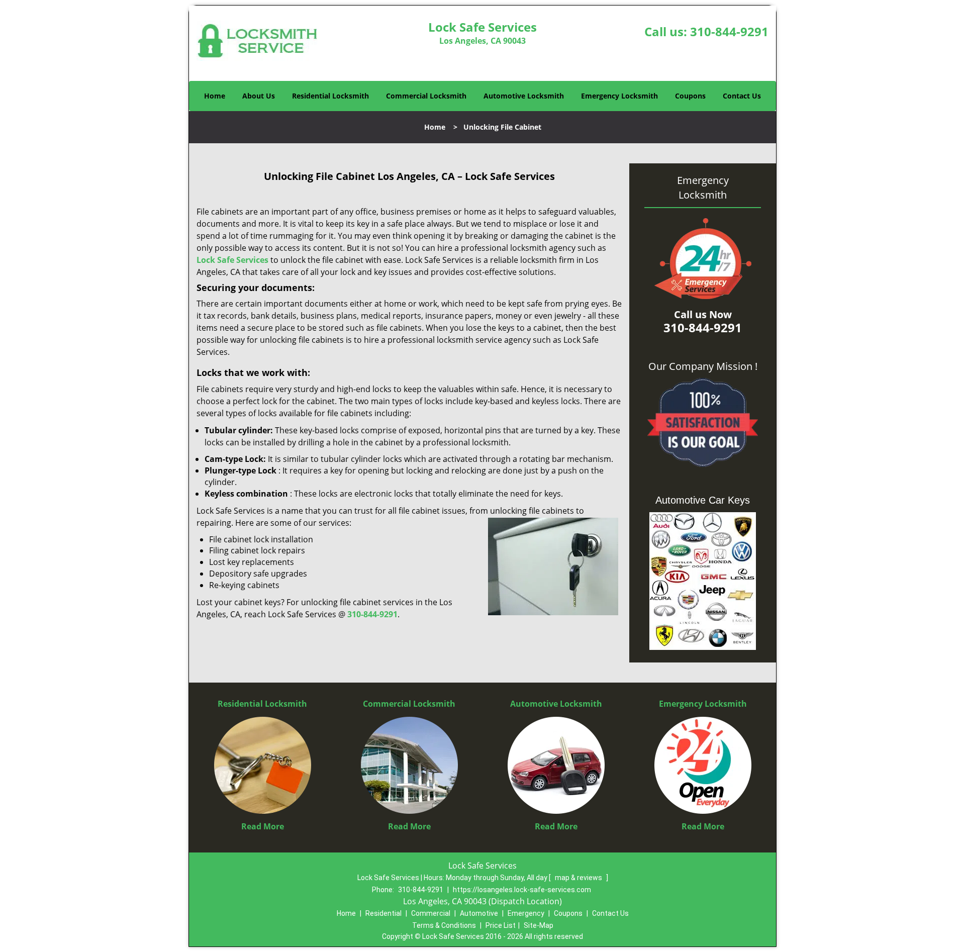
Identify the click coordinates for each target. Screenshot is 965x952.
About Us (258, 96)
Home (214, 96)
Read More (262, 826)
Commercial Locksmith (426, 96)
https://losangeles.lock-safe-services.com (522, 890)
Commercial (430, 913)
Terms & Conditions (444, 925)
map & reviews (579, 878)
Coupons (690, 96)
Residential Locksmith (330, 96)
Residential (383, 913)
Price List (501, 925)
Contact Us (742, 96)
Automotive (479, 913)
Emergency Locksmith (619, 96)
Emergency (526, 913)
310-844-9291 (729, 31)
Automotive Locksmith (524, 96)
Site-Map (538, 925)
